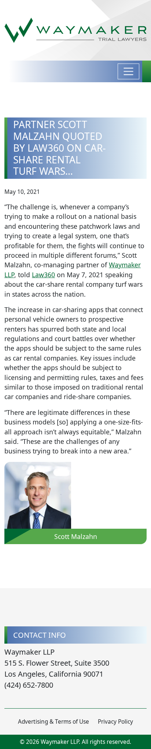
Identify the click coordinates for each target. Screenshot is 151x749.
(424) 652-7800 (28, 685)
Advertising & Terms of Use (53, 722)
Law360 (43, 274)
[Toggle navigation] (128, 71)
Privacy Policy (115, 722)
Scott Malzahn (75, 536)
